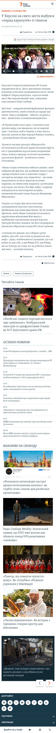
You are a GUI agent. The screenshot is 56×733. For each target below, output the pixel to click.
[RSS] (46, 702)
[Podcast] (4, 708)
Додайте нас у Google (13, 730)
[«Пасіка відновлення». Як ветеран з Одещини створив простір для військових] (28, 603)
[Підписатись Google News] (10, 702)
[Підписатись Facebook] (4, 702)
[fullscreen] (51, 71)
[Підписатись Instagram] (28, 702)
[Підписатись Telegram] (40, 702)
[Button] (26, 32)
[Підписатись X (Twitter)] (16, 702)
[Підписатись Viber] (34, 702)
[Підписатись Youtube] (22, 702)
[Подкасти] (40, 730)
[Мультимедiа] (30, 730)
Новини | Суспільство (14, 11)
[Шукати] (50, 730)
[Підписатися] (10, 708)
